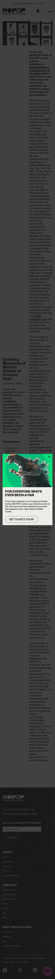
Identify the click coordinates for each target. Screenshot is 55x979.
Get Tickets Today (21, 519)
